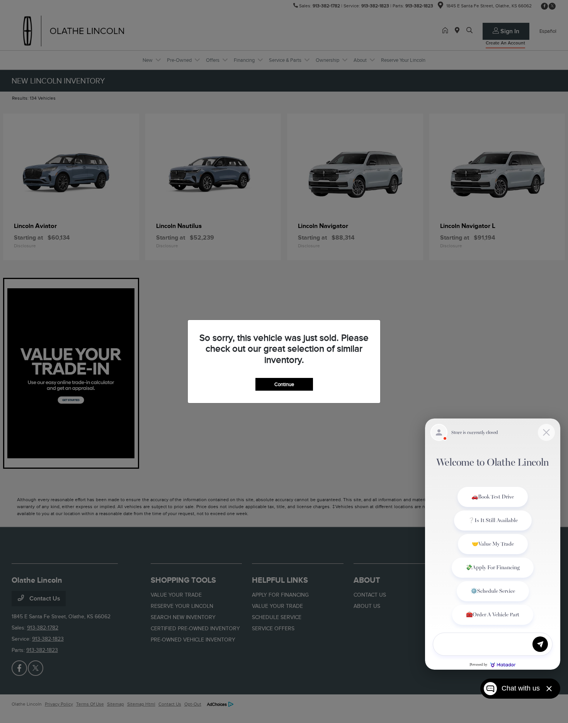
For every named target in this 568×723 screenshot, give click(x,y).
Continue (284, 384)
